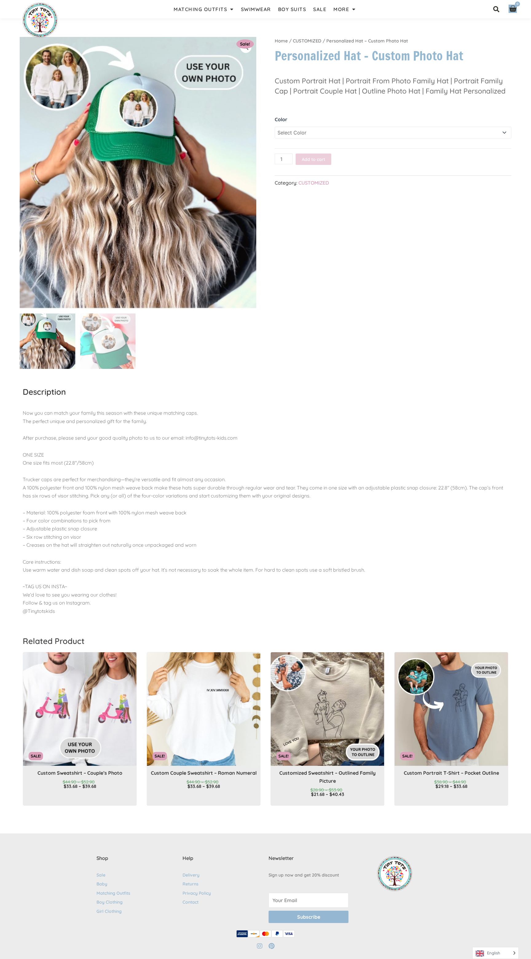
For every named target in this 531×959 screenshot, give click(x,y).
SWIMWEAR (256, 9)
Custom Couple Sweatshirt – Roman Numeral (204, 773)
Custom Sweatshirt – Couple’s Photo (79, 773)
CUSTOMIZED (307, 41)
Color (281, 119)
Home (281, 41)
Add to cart (313, 159)
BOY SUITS (292, 9)
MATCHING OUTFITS (200, 9)
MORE (341, 9)
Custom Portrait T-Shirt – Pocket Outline (451, 773)
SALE (319, 9)
